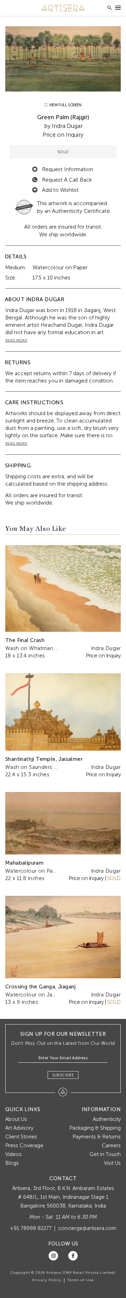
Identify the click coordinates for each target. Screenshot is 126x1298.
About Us (16, 1119)
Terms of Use (80, 1280)
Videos (13, 1154)
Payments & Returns (96, 1137)
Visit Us (112, 1163)
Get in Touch (105, 1154)
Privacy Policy (46, 1280)
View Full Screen (64, 105)
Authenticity (107, 1119)
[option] (63, 59)
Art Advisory (19, 1128)
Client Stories (21, 1137)
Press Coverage (24, 1145)
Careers (111, 1145)
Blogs (12, 1163)
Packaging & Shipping (95, 1128)
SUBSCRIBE (63, 1075)
